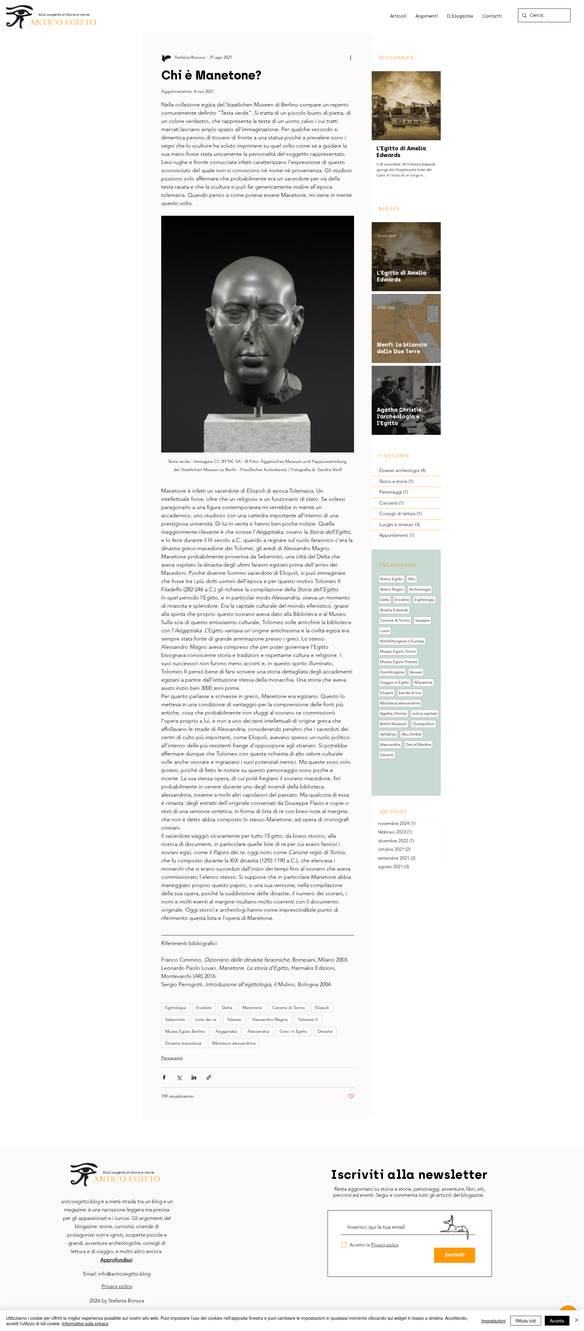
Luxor (385, 630)
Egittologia (175, 1007)
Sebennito (175, 1019)
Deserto (387, 755)
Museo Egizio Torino (398, 651)
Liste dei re (206, 1019)
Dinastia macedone (183, 1043)
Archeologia (419, 589)
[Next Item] (431, 105)
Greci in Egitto (293, 1031)
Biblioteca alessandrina (233, 1043)
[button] (492, 16)
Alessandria (258, 1031)
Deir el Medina (418, 744)
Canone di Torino (288, 1007)
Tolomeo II (308, 1019)
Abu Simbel (411, 734)
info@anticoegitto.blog (124, 1274)
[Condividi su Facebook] (164, 1077)
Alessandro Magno (270, 1019)
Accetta (557, 1321)
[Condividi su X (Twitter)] (179, 1077)
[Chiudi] (576, 1320)
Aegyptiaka (226, 1031)
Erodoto (204, 1007)
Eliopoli (322, 1007)
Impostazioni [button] (493, 1321)
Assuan (416, 672)
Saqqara (422, 620)
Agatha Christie (393, 713)
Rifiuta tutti (526, 1321)
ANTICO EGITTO (62, 22)
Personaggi (172, 1057)
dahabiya (388, 734)
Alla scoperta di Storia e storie (64, 15)
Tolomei (234, 1019)
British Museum (393, 723)
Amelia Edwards (394, 610)
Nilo (411, 579)
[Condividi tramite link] (209, 1077)
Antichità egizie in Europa (402, 641)
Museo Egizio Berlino (185, 1031)
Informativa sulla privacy (85, 1323)
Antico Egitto (391, 579)
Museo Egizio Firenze (398, 661)
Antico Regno (392, 589)
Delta (227, 1007)
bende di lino (410, 692)
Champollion (423, 723)
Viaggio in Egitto (394, 682)
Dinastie (325, 1031)
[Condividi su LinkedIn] (194, 1077)
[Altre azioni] (350, 57)
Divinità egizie (392, 672)
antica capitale (424, 713)
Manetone (252, 1007)
